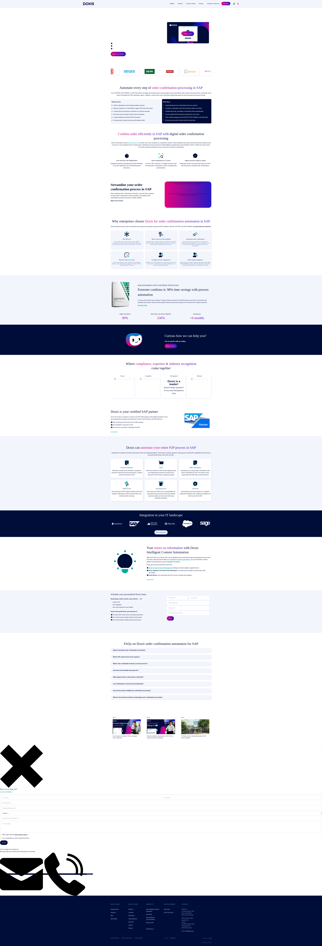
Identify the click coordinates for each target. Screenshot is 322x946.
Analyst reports (115, 909)
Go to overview (161, 532)
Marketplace (114, 918)
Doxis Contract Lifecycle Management (161, 568)
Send (4, 842)
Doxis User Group (168, 912)
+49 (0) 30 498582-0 (6, 792)
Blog (114, 717)
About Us (130, 909)
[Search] (234, 4)
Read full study (142, 305)
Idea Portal (167, 909)
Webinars (113, 912)
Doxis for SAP (149, 922)
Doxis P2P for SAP (134, 143)
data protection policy (21, 834)
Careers (130, 925)
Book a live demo (118, 54)
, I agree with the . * (15, 834)
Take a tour (188, 33)
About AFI (131, 921)
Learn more (114, 431)
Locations (131, 912)
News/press (131, 915)
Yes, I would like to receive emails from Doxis (15, 838)
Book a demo (170, 346)
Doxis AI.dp (149, 914)
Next (170, 618)
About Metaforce (132, 918)
